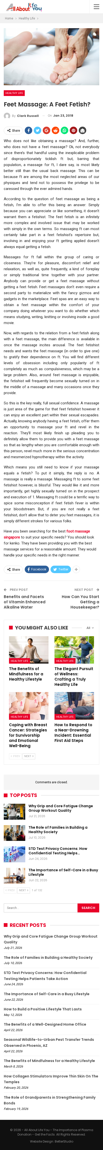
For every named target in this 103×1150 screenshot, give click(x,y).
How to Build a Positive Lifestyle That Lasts (43, 1009)
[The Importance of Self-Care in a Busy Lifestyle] (14, 876)
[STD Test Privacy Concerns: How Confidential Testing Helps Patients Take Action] (14, 854)
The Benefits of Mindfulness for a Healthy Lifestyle (49, 1060)
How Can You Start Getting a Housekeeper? (80, 602)
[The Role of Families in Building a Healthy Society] (14, 833)
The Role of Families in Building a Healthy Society (58, 829)
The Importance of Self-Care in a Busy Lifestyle (63, 872)
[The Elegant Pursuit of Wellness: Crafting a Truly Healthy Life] (74, 650)
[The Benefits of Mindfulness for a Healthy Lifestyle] (28, 650)
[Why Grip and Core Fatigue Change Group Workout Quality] (14, 812)
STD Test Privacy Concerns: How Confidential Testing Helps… (57, 851)
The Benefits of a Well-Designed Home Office (45, 1024)
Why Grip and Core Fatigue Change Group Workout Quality (60, 808)
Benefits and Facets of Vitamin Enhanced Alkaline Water (25, 602)
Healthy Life (14, 93)
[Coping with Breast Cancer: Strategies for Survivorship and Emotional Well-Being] (28, 706)
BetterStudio (64, 1141)
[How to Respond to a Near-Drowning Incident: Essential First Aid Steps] (74, 706)
